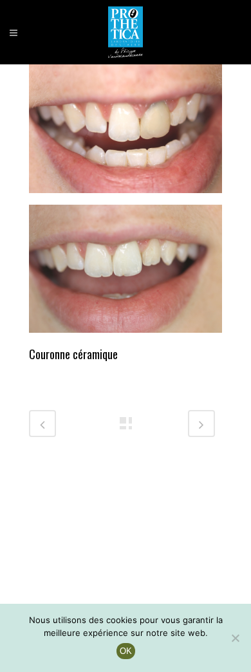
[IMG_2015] (125, 273)
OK (126, 651)
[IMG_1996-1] (125, 132)
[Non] (234, 637)
